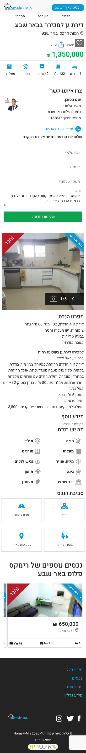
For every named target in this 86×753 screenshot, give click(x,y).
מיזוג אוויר (65, 461)
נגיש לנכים (24, 461)
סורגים (28, 451)
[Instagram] (59, 718)
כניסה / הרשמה (67, 7)
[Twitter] (70, 718)
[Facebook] (79, 718)
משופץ (27, 482)
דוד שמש (66, 482)
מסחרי (20, 16)
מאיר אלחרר (11, 104)
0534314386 (59, 129)
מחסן (29, 472)
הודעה (78, 191)
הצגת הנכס (44, 616)
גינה (71, 472)
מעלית (69, 451)
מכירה (65, 16)
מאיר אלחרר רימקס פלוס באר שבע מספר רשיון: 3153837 (64, 112)
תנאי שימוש (43, 740)
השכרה (43, 16)
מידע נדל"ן (73, 695)
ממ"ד (29, 441)
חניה (70, 441)
